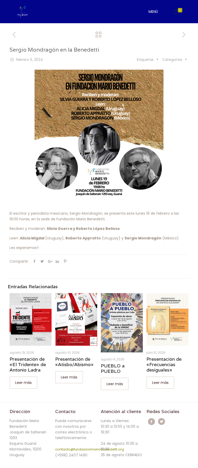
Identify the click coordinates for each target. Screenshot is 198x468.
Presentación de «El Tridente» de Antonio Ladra (28, 364)
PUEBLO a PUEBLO (113, 368)
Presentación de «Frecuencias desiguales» (164, 364)
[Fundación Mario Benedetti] (22, 11)
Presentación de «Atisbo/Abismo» (74, 361)
